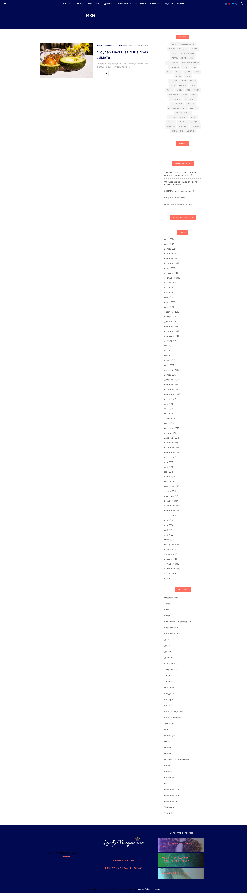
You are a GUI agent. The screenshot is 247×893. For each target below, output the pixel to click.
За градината (170, 669)
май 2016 (168, 413)
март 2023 (169, 239)
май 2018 (168, 297)
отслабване (177, 104)
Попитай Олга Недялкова (176, 759)
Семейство (169, 777)
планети (190, 104)
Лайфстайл (123, 3)
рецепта (193, 108)
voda (174, 53)
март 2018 (169, 307)
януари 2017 (170, 375)
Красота (92, 3)
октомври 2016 (171, 389)
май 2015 (168, 472)
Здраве (106, 3)
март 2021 (169, 244)
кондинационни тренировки (183, 81)
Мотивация (169, 735)
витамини (174, 67)
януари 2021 (170, 249)
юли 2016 (168, 404)
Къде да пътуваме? (173, 711)
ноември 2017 (171, 326)
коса (173, 85)
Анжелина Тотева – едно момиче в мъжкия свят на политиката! (181, 173)
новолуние (176, 99)
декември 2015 (171, 438)
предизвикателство (177, 108)
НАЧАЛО (67, 3)
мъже (194, 95)
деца (193, 67)
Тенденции (169, 807)
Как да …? (169, 693)
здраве (187, 72)
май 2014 (168, 530)
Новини (108, 45)
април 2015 (169, 476)
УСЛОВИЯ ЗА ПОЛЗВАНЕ (123, 860)
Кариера (168, 699)
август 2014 (170, 515)
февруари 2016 (171, 428)
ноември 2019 (171, 258)
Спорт (167, 783)
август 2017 (170, 341)
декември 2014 (171, 496)
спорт (194, 117)
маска (179, 90)
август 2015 (170, 457)
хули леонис (177, 131)
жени (177, 72)
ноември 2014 (171, 501)
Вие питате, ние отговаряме (177, 621)
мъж (185, 95)
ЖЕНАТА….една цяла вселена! (179, 191)
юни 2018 (168, 292)
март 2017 (169, 365)
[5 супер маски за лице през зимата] (66, 60)
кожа (187, 76)
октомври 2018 (171, 273)
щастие (190, 131)
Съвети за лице (120, 45)
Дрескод (168, 657)
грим (185, 67)
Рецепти (168, 3)
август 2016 (170, 399)
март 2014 (169, 539)
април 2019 (169, 268)
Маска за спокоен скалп (176, 873)
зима (196, 72)
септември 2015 (172, 452)
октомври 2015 (171, 447)
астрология (172, 63)
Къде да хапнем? (172, 717)
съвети (171, 122)
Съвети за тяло (171, 801)
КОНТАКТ (138, 868)
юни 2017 (168, 350)
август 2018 (170, 282)
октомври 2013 (171, 564)
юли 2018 (168, 287)
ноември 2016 (171, 384)
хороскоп (183, 126)
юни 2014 (168, 525)
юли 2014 (168, 520)
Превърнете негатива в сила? (178, 204)
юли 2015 (168, 462)
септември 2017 (172, 336)
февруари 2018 (171, 312)
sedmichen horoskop (178, 49)
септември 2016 (172, 394)
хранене (195, 126)
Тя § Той (168, 813)
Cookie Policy (144, 889)
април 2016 (169, 418)
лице (192, 85)
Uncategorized (171, 597)
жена (169, 72)
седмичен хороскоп (178, 117)
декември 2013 (171, 554)
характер (171, 126)
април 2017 (169, 360)
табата (181, 122)
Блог (166, 609)
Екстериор (169, 663)
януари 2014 (170, 549)
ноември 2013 (171, 559)
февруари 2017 (171, 370)
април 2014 (169, 535)
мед (188, 90)
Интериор (169, 687)
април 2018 (169, 302)
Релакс (167, 765)
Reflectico (66, 856)
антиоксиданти (187, 53)
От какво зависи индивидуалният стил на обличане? (180, 183)
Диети (167, 645)
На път (153, 3)
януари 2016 (170, 433)
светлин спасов (183, 113)
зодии (178, 76)
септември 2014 (172, 510)
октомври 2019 (171, 263)
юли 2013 (168, 578)
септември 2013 (172, 568)
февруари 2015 (171, 486)
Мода (78, 3)
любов (170, 90)
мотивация (174, 95)
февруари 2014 (171, 544)
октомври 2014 (171, 505)
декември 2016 (171, 379)
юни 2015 (168, 467)
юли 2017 (168, 345)
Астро (180, 3)
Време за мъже (172, 627)
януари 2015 (170, 491)
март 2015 (169, 481)
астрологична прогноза (183, 58)
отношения (190, 99)
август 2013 (170, 573)
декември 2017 (171, 321)
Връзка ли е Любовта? (175, 197)
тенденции (193, 122)
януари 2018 (170, 316)
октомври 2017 (171, 331)
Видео (167, 615)
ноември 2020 (171, 253)
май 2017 (168, 355)
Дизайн (140, 3)
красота (182, 85)
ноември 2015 (171, 442)
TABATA (194, 49)
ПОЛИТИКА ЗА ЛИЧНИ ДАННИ (118, 868)
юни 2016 (168, 409)
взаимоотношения (190, 63)
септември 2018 (172, 278)
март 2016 (169, 423)
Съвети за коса (171, 789)
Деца (166, 639)
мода (196, 90)
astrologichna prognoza (183, 44)
